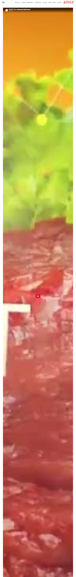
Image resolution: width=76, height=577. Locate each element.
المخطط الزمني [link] (37, 2)
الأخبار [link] (49, 2)
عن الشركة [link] (17, 2)
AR (3, 2)
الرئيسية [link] (59, 2)
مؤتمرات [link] (23, 2)
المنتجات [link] (44, 2)
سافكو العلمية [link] (29, 2)
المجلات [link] (54, 2)
